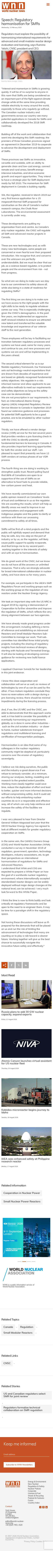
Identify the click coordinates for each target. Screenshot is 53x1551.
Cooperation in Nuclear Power (21, 1193)
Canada (8, 1327)
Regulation (26, 1327)
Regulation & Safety (36, 1487)
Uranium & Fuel (34, 1494)
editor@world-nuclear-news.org (14, 1522)
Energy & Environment (37, 1482)
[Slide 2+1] (29, 1261)
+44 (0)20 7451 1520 (13, 1525)
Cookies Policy (42, 1542)
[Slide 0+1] (19, 1261)
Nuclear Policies (34, 1489)
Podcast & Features (36, 1498)
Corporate (32, 1491)
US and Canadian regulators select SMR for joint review (24, 1395)
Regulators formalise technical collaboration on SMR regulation (22, 1409)
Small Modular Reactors (17, 1333)
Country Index (33, 1503)
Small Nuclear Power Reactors (21, 1201)
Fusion (30, 1501)
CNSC (7, 1363)
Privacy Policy (29, 1542)
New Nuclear (33, 1484)
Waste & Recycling (35, 1496)
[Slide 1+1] (24, 1261)
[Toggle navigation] (48, 4)
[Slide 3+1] (33, 1261)
